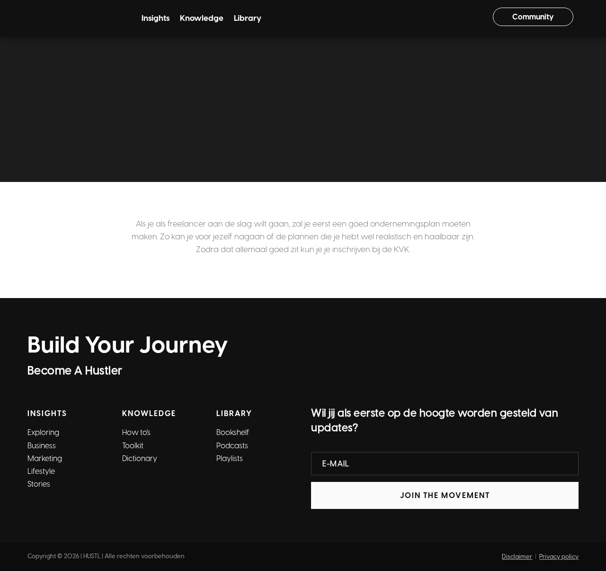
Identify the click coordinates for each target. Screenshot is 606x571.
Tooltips (275, 91)
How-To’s (157, 50)
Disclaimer (517, 556)
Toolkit (194, 50)
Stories (38, 484)
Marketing (44, 458)
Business (41, 445)
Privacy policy (559, 556)
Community (533, 16)
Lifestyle (41, 471)
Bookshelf (232, 432)
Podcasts (232, 445)
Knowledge (201, 19)
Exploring (43, 432)
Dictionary (232, 50)
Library (247, 19)
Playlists (229, 458)
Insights (155, 19)
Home (226, 91)
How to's (136, 432)
